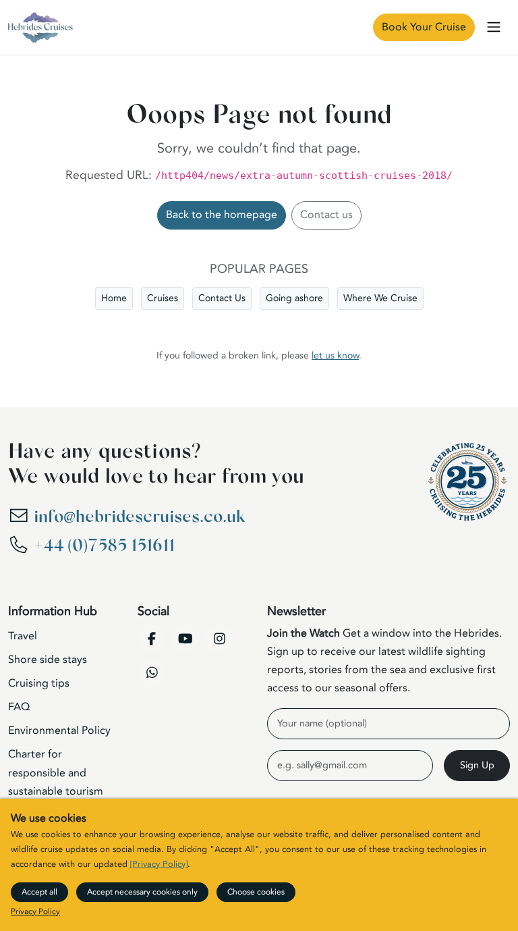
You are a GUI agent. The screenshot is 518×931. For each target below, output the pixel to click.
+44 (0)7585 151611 (104, 545)
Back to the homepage (221, 214)
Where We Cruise (380, 298)
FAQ (19, 706)
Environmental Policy (59, 730)
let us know (335, 355)
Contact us (326, 214)
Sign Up (477, 765)
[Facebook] (152, 638)
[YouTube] (185, 638)
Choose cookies (256, 891)
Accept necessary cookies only (142, 891)
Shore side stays (47, 659)
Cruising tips (38, 683)
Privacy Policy (35, 911)
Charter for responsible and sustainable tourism (55, 772)
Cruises (162, 298)
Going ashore (294, 298)
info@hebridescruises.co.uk (139, 516)
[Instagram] (219, 638)
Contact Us (222, 298)
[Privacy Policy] (159, 864)
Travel (22, 636)
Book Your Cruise (424, 27)
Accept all (39, 891)
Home (114, 298)
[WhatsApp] (152, 672)
